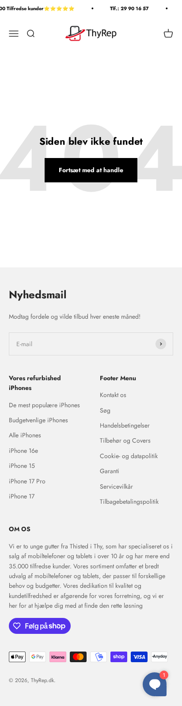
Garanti (109, 471)
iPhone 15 (22, 465)
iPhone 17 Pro (27, 481)
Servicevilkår (116, 486)
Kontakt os (113, 394)
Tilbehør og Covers (125, 440)
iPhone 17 (21, 496)
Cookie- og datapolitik (129, 455)
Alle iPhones (25, 435)
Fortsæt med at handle (91, 170)
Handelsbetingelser (125, 425)
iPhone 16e (23, 450)
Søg (105, 410)
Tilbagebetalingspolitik (129, 501)
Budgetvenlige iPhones (38, 420)
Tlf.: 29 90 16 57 (128, 8)
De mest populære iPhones (44, 405)
